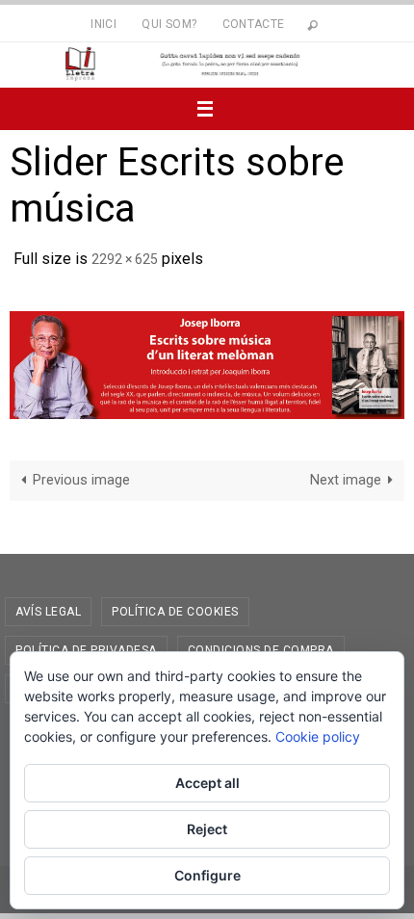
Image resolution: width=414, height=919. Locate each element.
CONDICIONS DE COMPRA (261, 644)
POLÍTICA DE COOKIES (175, 606)
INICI (103, 24)
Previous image (81, 475)
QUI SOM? (169, 24)
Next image (345, 475)
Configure (207, 875)
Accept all (207, 783)
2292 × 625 (124, 257)
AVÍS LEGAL (48, 606)
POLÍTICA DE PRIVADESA (86, 644)
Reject (207, 829)
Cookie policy (317, 736)
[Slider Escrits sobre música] (207, 360)
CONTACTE (253, 24)
